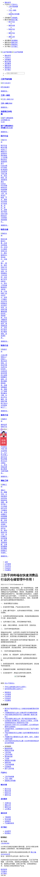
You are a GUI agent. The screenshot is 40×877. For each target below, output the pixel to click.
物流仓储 (4, 229)
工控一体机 (5, 95)
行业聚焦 (8, 570)
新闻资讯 (8, 692)
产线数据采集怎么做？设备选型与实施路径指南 (21, 712)
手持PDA (11, 683)
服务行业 (4, 415)
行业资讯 (8, 566)
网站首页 (8, 2)
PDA (6, 683)
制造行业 (4, 345)
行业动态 (8, 568)
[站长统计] (3, 875)
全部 (6, 562)
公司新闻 (8, 564)
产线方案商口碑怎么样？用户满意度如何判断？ (21, 718)
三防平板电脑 (6, 79)
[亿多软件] (12, 52)
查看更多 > (4, 91)
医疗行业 (4, 136)
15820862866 (5, 843)
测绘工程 (4, 481)
